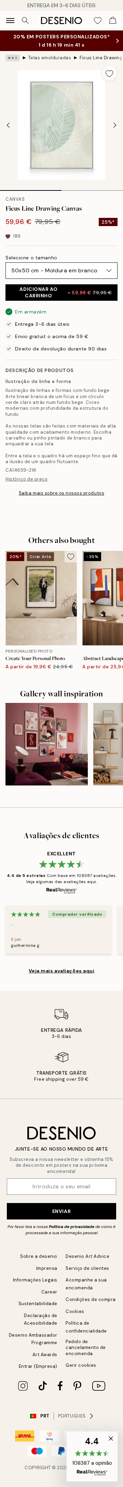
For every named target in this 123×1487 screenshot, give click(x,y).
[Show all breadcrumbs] (12, 57)
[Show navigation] (10, 20)
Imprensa (46, 1268)
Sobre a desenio (38, 1256)
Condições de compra (91, 1299)
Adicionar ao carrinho (65, 292)
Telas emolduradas (49, 58)
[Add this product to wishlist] (109, 73)
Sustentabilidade (37, 1303)
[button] (92, 1457)
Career (49, 1292)
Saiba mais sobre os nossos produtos (61, 493)
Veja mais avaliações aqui (62, 971)
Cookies (75, 1311)
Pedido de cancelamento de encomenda (86, 1347)
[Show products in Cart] (112, 20)
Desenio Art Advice (87, 1256)
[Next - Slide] (114, 125)
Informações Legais (35, 1280)
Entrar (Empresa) (38, 1366)
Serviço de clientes (87, 1268)
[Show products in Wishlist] (97, 20)
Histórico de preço (26, 479)
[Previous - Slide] (8, 125)
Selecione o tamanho (31, 258)
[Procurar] (25, 20)
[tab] (31, 188)
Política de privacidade (71, 1226)
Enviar (61, 1211)
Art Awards (44, 1355)
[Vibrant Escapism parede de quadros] (46, 744)
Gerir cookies (81, 1365)
